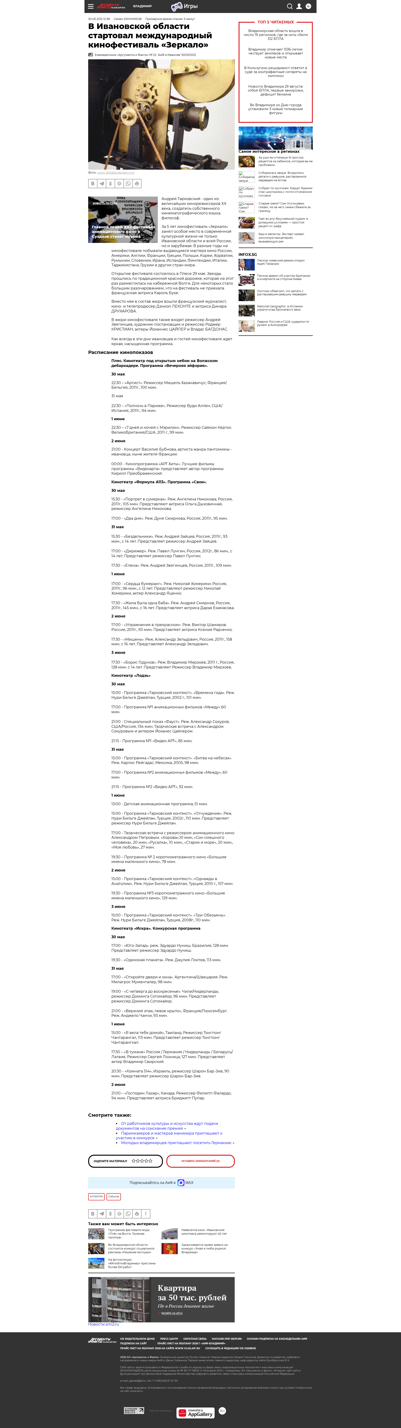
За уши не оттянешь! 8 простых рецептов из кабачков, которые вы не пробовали (286, 161)
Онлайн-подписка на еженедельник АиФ (277, 1338)
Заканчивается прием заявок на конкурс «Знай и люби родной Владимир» (204, 1248)
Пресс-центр (169, 1338)
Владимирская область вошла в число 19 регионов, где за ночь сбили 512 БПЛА (276, 35)
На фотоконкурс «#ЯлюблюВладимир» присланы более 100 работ (131, 1263)
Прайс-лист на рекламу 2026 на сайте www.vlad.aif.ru (160, 1348)
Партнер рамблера (160, 1410)
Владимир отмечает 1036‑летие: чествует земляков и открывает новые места (275, 53)
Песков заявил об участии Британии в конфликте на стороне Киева (283, 277)
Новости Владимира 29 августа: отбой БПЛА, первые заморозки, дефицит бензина (276, 90)
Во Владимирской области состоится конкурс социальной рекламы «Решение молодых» (131, 1248)
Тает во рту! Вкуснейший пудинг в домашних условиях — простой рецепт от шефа (283, 222)
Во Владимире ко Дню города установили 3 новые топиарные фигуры (275, 109)
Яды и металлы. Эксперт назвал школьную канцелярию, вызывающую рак (281, 237)
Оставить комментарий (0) (200, 1161)
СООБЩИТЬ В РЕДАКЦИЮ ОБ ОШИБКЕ (230, 1348)
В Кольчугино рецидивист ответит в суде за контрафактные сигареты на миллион (275, 72)
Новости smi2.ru (103, 1324)
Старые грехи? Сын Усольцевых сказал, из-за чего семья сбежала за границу (284, 207)
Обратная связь (195, 1338)
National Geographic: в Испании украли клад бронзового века (280, 308)
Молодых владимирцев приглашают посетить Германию (176, 1143)
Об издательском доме (137, 1338)
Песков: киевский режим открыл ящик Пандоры (281, 262)
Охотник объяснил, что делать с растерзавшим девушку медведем (282, 292)
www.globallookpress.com (116, 172)
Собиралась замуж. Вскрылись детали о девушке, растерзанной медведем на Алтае (282, 176)
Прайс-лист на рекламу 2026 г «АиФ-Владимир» (191, 1343)
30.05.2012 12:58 (99, 19)
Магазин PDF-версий (227, 1338)
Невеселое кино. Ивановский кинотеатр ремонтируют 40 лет (204, 1231)
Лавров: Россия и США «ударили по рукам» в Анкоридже (283, 323)
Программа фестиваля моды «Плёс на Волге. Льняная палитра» (128, 1233)
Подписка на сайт (133, 1343)
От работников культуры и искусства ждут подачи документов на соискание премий (167, 1126)
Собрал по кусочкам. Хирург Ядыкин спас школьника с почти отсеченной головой (285, 191)
